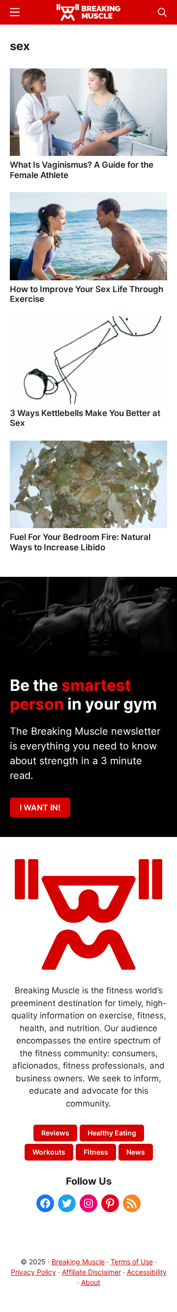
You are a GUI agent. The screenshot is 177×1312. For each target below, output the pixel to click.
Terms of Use (132, 1261)
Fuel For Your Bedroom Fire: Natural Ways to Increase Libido (80, 542)
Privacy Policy (33, 1272)
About (90, 1282)
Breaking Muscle (78, 1261)
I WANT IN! (40, 807)
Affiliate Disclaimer (91, 1272)
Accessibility (147, 1272)
